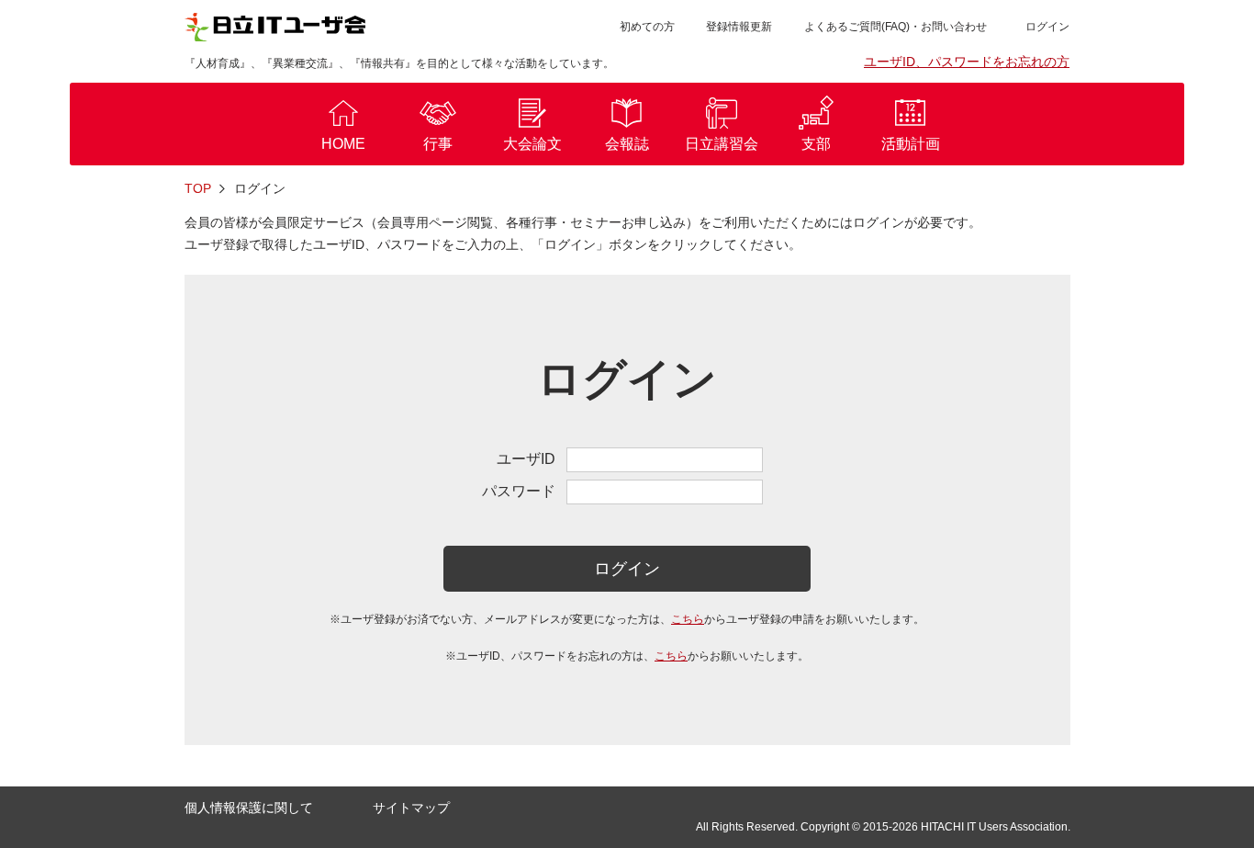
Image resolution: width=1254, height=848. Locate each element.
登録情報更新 (739, 26)
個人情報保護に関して (249, 807)
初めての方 (647, 26)
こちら (687, 619)
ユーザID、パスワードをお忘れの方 (966, 61)
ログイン (627, 569)
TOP (198, 188)
